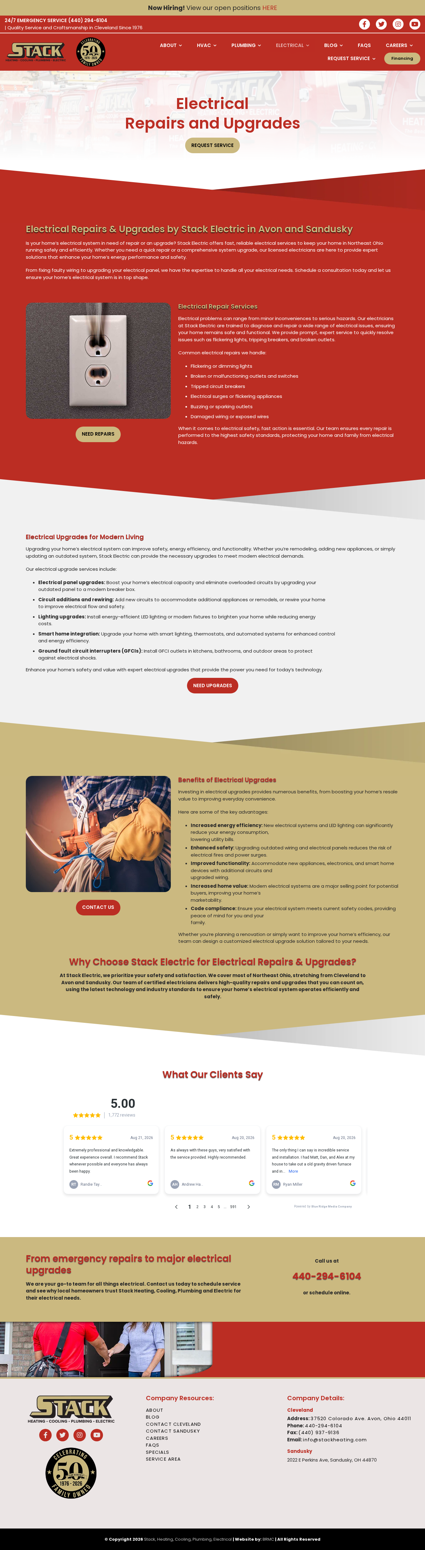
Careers (157, 1438)
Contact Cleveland (173, 1424)
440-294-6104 (326, 1276)
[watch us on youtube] (414, 24)
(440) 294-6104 (87, 20)
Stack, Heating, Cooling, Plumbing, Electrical (188, 1539)
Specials (157, 1452)
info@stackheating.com (335, 1439)
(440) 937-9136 (318, 1432)
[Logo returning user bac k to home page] (36, 52)
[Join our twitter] (381, 24)
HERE (269, 7)
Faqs (152, 1445)
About (154, 1410)
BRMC (268, 1539)
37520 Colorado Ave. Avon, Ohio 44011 (361, 1418)
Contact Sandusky (173, 1431)
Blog (153, 1417)
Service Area (163, 1459)
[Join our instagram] (398, 24)
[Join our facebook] (364, 24)
